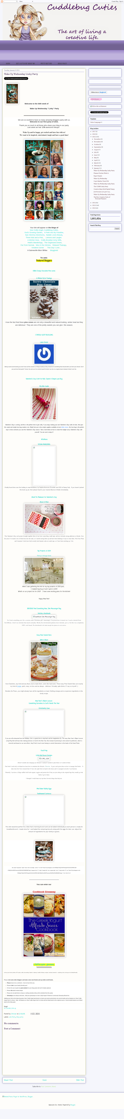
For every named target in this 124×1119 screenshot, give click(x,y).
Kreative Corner (37, 248)
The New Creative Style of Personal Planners (102, 197)
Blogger (73, 1105)
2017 (94, 131)
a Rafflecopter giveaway (43, 964)
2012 (94, 208)
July (95, 152)
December (97, 139)
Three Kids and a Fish (34, 238)
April (96, 160)
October (96, 144)
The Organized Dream (53, 243)
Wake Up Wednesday (100, 178)
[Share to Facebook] (37, 1014)
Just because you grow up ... (102, 191)
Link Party (12, 1017)
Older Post (80, 1080)
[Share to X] (35, 1014)
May (95, 157)
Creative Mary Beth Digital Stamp (104, 189)
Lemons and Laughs (54, 238)
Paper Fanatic (98, 176)
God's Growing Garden (33, 232)
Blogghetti (54, 250)
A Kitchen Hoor (33, 240)
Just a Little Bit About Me (25, 63)
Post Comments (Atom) (48, 1087)
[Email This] (31, 1014)
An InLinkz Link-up (10, 1008)
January (96, 168)
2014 (94, 202)
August (96, 149)
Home (8, 63)
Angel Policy (62, 63)
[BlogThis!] (33, 1014)
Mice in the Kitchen (43, 245)
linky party (19, 1017)
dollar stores (64, 427)
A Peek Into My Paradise (53, 232)
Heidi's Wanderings (35, 243)
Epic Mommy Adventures (35, 235)
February (97, 165)
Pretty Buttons (46, 63)
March (96, 163)
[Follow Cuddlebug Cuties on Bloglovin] (98, 93)
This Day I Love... (54, 248)
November (97, 141)
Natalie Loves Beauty (54, 235)
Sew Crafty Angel (36, 230)
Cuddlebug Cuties (51, 230)
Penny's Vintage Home (44, 556)
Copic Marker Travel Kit (101, 181)
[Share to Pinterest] (39, 1014)
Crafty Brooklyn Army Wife (51, 240)
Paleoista (47, 766)
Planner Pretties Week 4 (101, 173)
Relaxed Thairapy (59, 245)
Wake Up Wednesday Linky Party (104, 170)
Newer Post (8, 1080)
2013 (94, 205)
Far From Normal (27, 245)
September (97, 147)
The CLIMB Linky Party (101, 186)
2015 (94, 137)
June (95, 155)
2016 (94, 134)
